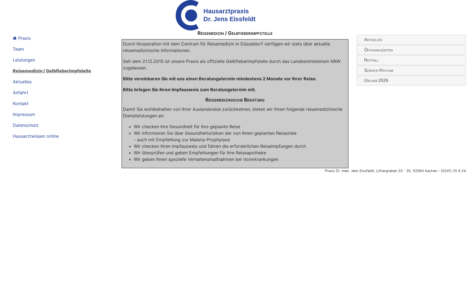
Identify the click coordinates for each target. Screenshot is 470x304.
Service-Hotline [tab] (379, 70)
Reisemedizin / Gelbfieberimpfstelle (52, 70)
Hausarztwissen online (36, 136)
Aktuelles (22, 81)
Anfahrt (20, 92)
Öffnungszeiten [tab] (378, 50)
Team (18, 49)
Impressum (24, 114)
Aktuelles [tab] (373, 39)
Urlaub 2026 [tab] (376, 80)
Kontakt (21, 103)
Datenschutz (26, 125)
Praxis (24, 38)
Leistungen (24, 60)
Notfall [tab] (371, 60)
